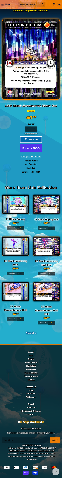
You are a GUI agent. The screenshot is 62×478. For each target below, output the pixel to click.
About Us (31, 408)
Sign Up (55, 440)
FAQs (31, 414)
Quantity (31, 124)
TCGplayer (31, 397)
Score (31, 359)
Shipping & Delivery (31, 411)
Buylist (31, 380)
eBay (31, 390)
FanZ (31, 356)
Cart (58, 4)
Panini (31, 352)
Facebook (31, 394)
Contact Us (31, 387)
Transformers (31, 376)
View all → (31, 332)
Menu (7, 4)
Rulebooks (31, 370)
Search (31, 404)
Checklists (31, 366)
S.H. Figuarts (31, 373)
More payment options (31, 156)
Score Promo (31, 363)
